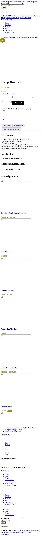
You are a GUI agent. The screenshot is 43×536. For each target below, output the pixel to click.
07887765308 (5, 435)
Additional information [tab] (11, 129)
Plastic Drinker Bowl (12, 18)
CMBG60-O (5, 16)
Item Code (6, 94)
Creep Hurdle (6, 406)
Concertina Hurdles (9, 329)
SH (13, 94)
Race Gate (5, 252)
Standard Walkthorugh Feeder (13, 213)
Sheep (7, 37)
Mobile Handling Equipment (18, 37)
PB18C (3, 18)
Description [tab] (7, 125)
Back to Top (5, 534)
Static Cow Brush (25, 18)
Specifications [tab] (18, 125)
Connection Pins (7, 290)
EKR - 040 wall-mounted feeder (19, 16)
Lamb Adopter (34, 16)
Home (3, 37)
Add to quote (18, 103)
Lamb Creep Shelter (9, 368)
